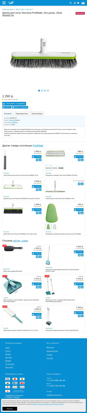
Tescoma (29, 9)
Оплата (8, 354)
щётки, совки (20, 240)
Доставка (8, 357)
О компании (9, 364)
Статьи (7, 351)
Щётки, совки (20, 9)
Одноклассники (52, 351)
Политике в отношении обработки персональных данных (47, 404)
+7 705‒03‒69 (56, 386)
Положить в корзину (15, 103)
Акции (7, 348)
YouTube (50, 358)
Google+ (50, 355)
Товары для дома (7, 9)
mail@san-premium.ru (55, 395)
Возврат (8, 361)
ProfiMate (15, 122)
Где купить (9, 367)
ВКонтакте (50, 347)
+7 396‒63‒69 (56, 380)
